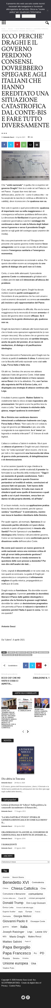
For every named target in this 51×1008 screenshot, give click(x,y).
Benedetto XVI (16, 882)
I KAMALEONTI (9, 844)
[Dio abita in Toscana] (25, 760)
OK (18, 16)
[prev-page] (23, 732)
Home (3, 29)
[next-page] (28, 732)
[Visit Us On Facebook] (28, 997)
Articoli (10, 29)
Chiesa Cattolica (24, 888)
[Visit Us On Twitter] (23, 997)
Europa (29, 912)
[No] (47, 10)
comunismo (35, 893)
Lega (29, 652)
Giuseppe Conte (37, 921)
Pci (35, 953)
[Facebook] (4, 144)
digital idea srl (35, 983)
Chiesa (5, 888)
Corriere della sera (9, 898)
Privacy (4, 986)
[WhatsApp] (24, 144)
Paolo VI (28, 941)
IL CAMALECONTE (24, 711)
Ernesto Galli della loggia (24, 907)
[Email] (30, 144)
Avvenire (6, 877)
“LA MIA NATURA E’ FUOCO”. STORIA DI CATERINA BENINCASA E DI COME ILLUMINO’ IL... (24, 820)
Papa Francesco (17, 953)
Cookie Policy (15, 986)
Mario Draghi (43, 652)
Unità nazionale (25, 655)
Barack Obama (18, 877)
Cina (43, 888)
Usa (33, 963)
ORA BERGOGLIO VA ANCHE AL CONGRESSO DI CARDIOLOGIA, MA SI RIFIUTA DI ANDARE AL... (24, 833)
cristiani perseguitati (37, 898)
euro (20, 912)
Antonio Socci (8, 137)
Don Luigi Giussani (36, 903)
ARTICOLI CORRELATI (25, 693)
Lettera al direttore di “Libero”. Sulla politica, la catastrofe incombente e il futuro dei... (23, 806)
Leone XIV (41, 931)
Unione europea (15, 963)
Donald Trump (13, 903)
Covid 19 (11, 652)
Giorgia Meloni (22, 916)
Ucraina (25, 958)
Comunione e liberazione (14, 894)
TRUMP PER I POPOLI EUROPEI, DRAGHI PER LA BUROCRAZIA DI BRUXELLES (41, 712)
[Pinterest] (17, 144)
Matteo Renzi (34, 936)
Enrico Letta (21, 652)
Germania (7, 916)
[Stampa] (37, 144)
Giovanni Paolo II (15, 921)
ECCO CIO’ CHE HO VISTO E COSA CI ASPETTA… (10, 680)
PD (16, 655)
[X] (11, 144)
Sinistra (16, 958)
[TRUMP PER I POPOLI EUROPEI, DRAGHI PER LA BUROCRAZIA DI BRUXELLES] (42, 703)
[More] (45, 665)
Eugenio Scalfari (9, 912)
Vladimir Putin (8, 968)
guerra (6, 927)
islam (14, 926)
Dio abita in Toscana (13, 779)
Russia (6, 958)
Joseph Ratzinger (13, 931)
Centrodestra (38, 882)
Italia (23, 927)
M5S (35, 652)
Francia (37, 912)
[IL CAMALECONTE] (25, 703)
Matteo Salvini (8, 655)
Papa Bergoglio (16, 947)
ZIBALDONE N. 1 (41, 677)
